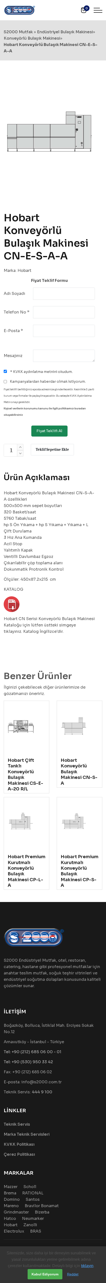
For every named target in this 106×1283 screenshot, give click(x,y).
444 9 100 (42, 1092)
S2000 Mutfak (18, 32)
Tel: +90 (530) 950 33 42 (28, 1061)
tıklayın (87, 1266)
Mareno (11, 1205)
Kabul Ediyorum (45, 1274)
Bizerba (42, 1212)
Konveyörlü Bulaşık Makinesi (32, 38)
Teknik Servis (17, 1124)
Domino (12, 1199)
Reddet (72, 1274)
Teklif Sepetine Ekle (52, 449)
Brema (10, 1193)
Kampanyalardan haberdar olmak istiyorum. (47, 381)
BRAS (35, 1231)
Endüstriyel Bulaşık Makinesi (65, 32)
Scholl (29, 1186)
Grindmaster (16, 1212)
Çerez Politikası (19, 1154)
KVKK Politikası (19, 1144)
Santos (33, 1199)
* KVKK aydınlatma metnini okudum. (41, 372)
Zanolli (30, 1224)
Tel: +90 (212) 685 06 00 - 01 (32, 1051)
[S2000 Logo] (20, 9)
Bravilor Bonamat (42, 1205)
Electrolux (14, 1231)
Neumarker (33, 1218)
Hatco (10, 1218)
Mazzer (11, 1186)
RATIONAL (32, 1193)
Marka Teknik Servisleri (27, 1134)
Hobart (24, 270)
